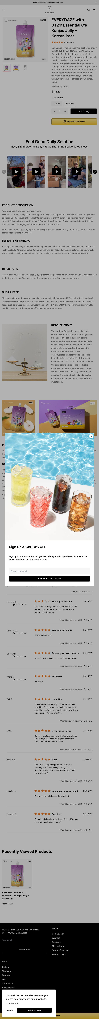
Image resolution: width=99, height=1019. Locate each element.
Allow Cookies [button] (34, 1010)
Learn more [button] (13, 1003)
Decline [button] (9, 1010)
